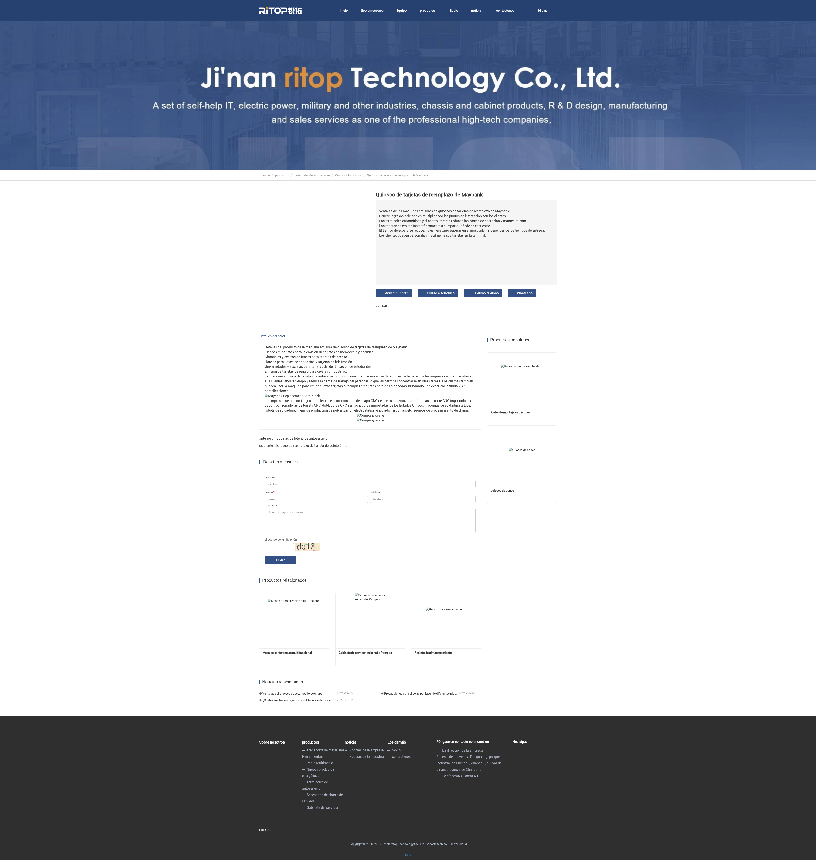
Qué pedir (271, 505)
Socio (454, 11)
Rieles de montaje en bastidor (510, 412)
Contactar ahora (396, 293)
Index (408, 854)
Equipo (402, 11)
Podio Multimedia (320, 763)
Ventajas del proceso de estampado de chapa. (292, 693)
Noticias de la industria (366, 757)
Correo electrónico (441, 293)
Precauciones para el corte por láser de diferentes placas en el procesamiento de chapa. (421, 693)
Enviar (280, 560)
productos (282, 175)
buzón (269, 492)
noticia (350, 742)
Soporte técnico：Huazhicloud (446, 844)
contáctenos (505, 11)
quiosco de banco (502, 490)
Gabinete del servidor (323, 808)
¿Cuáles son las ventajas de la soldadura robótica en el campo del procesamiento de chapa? (299, 700)
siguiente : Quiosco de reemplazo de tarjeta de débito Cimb (303, 446)
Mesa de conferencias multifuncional (287, 652)
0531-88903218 (468, 776)
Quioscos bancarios (348, 175)
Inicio (344, 11)
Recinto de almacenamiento (433, 652)
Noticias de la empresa (366, 750)
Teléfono (375, 492)
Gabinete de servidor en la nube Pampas (365, 652)
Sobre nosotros (372, 11)
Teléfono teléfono (486, 293)
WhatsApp (525, 293)
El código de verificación (281, 539)
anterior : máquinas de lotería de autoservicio (293, 438)
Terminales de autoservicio (312, 175)
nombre (270, 477)
